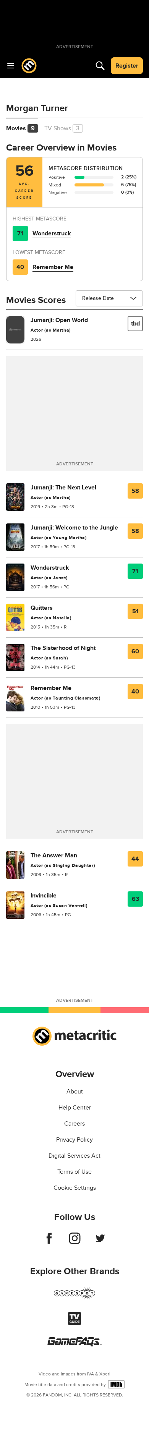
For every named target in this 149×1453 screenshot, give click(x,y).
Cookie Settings (74, 1188)
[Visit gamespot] (74, 1298)
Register (126, 66)
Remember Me (52, 267)
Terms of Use (74, 1172)
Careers (74, 1123)
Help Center (74, 1107)
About (74, 1091)
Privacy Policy (74, 1140)
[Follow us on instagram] (74, 1242)
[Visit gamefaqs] (74, 1344)
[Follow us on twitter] (100, 1242)
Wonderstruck (51, 233)
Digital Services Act (74, 1156)
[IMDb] (116, 1384)
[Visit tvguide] (74, 1323)
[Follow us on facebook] (49, 1242)
